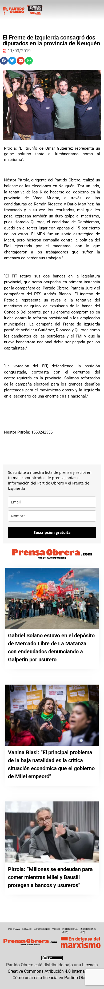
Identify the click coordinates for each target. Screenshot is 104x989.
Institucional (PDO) (70, 931)
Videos (56, 929)
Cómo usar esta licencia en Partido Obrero (52, 977)
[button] (4, 61)
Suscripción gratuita (52, 532)
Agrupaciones (42, 929)
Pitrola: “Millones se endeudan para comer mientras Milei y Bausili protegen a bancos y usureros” (50, 877)
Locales (26, 929)
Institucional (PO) (88, 931)
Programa (14, 929)
